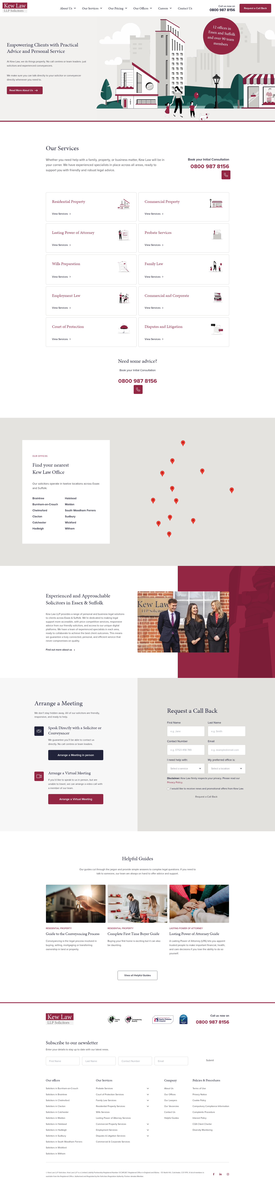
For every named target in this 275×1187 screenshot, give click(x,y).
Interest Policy (199, 1118)
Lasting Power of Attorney (73, 232)
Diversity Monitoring (202, 1130)
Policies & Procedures (206, 1080)
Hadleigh (38, 528)
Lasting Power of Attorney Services (113, 1118)
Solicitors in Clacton (55, 1106)
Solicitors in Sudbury (56, 1136)
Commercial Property (162, 201)
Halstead (70, 498)
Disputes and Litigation (164, 326)
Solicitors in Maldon (55, 1118)
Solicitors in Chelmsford (57, 1100)
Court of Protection (68, 326)
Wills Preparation (66, 263)
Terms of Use (199, 1088)
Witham (70, 528)
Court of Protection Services (110, 1094)
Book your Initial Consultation (208, 159)
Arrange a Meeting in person (76, 755)
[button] (162, 474)
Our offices (53, 1080)
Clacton (37, 516)
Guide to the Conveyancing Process (72, 933)
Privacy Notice (200, 1094)
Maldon (69, 504)
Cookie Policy (199, 1100)
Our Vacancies (171, 1106)
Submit (210, 1060)
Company (170, 1080)
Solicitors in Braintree (56, 1094)
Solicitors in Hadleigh (56, 1130)
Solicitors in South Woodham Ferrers (64, 1142)
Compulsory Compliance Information (211, 1106)
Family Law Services (106, 1100)
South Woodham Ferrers (80, 510)
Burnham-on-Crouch (45, 504)
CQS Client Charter (202, 1124)
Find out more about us (59, 649)
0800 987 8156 (209, 166)
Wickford (70, 522)
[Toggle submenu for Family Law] (147, 1100)
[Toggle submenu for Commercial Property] (147, 1124)
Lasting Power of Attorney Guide (194, 933)
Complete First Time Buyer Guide (133, 933)
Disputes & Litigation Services (110, 1136)
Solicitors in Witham (55, 1153)
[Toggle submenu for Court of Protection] (147, 1094)
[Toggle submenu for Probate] (147, 1088)
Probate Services (158, 232)
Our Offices (140, 8)
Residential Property (68, 201)
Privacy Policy (174, 782)
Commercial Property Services (111, 1124)
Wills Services (103, 1112)
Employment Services (106, 1130)
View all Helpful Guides (137, 975)
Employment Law (66, 295)
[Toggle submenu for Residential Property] (147, 1106)
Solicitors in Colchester (57, 1112)
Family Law (154, 263)
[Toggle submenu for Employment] (147, 1130)
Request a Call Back (206, 796)
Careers (163, 8)
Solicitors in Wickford (56, 1147)
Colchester (39, 522)
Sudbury (70, 516)
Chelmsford (39, 510)
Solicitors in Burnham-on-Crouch (62, 1088)
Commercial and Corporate (167, 295)
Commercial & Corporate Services (113, 1142)
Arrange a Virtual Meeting (75, 799)
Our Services (90, 8)
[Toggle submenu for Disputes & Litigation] (147, 1135)
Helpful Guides (171, 1118)
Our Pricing (115, 8)
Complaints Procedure (204, 1112)
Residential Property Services (110, 1106)
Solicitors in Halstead (56, 1124)
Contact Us (185, 8)
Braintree (38, 498)
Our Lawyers (170, 1100)
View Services (60, 214)
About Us (66, 8)
